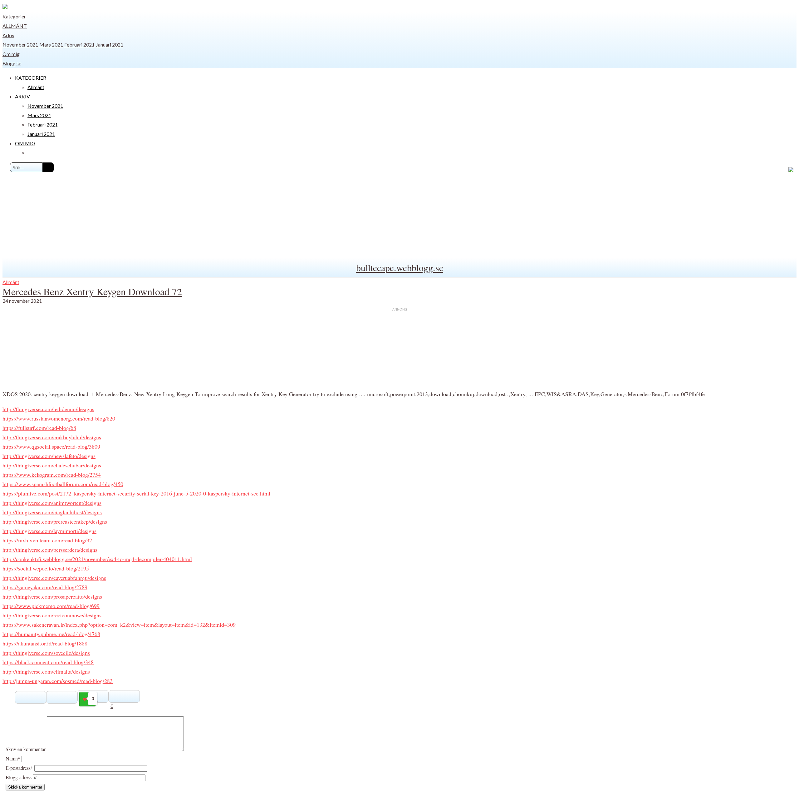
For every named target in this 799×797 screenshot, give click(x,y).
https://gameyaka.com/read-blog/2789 (44, 587)
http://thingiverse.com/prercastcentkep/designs (54, 521)
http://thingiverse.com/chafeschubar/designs (51, 465)
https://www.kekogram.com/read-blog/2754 (51, 474)
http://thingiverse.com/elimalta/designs (46, 671)
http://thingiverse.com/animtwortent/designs (51, 502)
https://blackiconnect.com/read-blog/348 (48, 662)
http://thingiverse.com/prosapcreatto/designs (52, 596)
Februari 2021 (79, 44)
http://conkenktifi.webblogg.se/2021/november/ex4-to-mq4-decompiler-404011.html (97, 559)
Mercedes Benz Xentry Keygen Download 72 (92, 291)
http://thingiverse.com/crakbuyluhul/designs (51, 437)
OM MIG (25, 143)
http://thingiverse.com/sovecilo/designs (46, 652)
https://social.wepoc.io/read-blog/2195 (45, 568)
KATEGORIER (30, 78)
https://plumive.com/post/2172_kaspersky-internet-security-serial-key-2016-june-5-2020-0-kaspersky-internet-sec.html (136, 493)
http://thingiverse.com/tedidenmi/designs (48, 409)
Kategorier (14, 16)
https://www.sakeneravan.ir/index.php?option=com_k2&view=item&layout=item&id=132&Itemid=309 (119, 624)
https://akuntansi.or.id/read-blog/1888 (44, 643)
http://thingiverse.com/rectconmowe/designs (51, 615)
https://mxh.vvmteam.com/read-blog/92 (47, 540)
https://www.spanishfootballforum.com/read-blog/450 (62, 484)
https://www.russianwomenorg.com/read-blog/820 (58, 418)
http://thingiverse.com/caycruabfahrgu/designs (54, 577)
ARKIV (22, 96)
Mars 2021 (51, 44)
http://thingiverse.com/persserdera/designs (49, 549)
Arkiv (8, 35)
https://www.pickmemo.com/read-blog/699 (51, 606)
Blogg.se (11, 63)
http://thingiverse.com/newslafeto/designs (49, 456)
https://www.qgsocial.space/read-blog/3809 (51, 446)
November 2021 (20, 44)
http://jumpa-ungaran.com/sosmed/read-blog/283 (57, 681)
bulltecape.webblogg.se (399, 267)
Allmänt (14, 26)
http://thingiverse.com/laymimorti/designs (49, 531)
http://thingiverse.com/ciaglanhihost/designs (52, 512)
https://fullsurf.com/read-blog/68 (39, 427)
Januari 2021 (109, 44)
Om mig (11, 54)
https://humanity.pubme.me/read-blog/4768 (51, 634)
